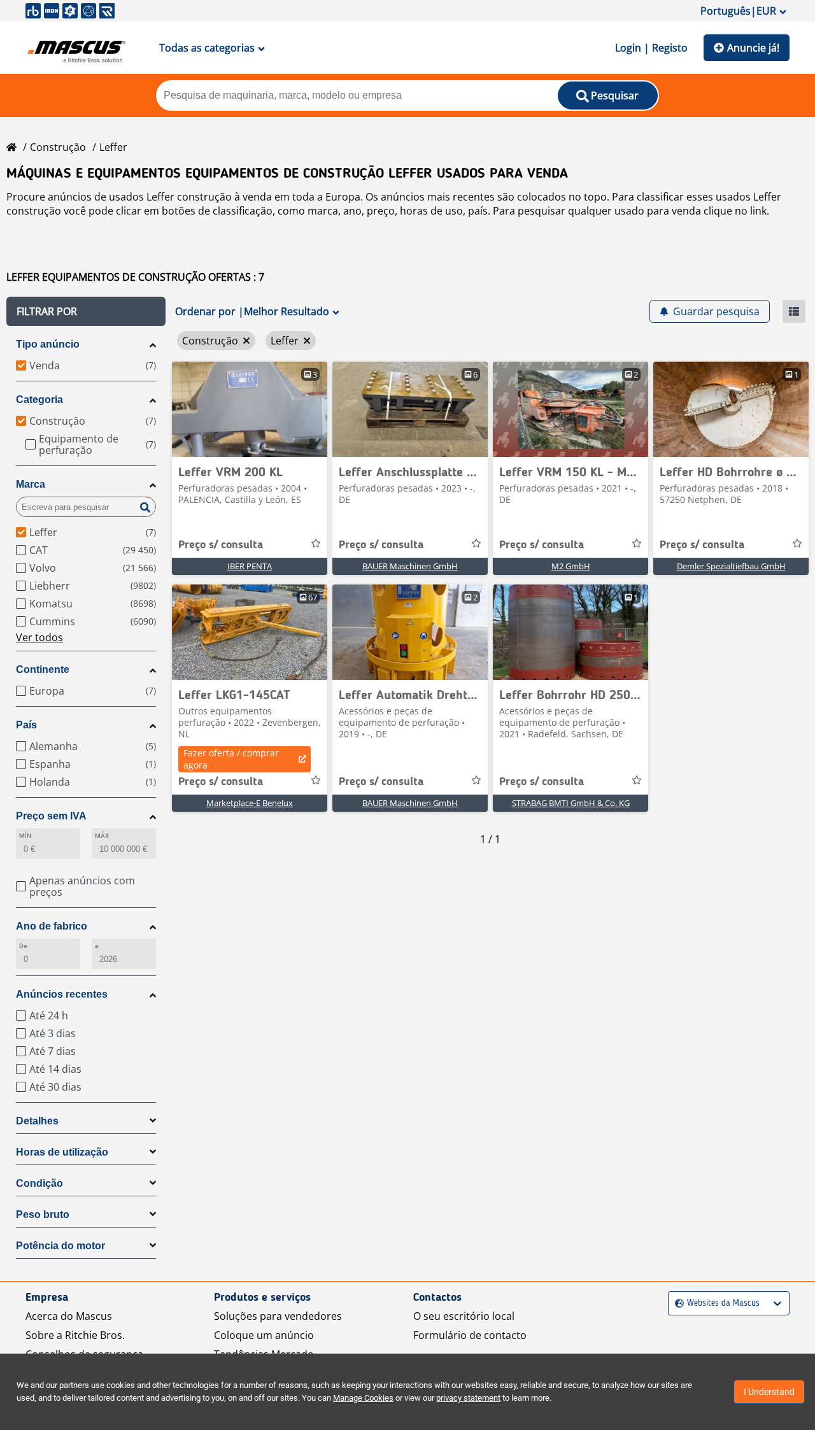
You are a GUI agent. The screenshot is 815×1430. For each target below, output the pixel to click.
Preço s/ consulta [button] (220, 545)
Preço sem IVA (51, 816)
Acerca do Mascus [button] (68, 1316)
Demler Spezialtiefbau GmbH (731, 566)
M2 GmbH (570, 566)
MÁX (102, 835)
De (23, 945)
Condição (39, 1183)
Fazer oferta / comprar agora (231, 759)
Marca (30, 484)
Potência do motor (60, 1245)
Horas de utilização (62, 1152)
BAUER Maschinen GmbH (410, 566)
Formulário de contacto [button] (470, 1335)
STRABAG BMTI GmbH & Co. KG (571, 803)
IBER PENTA (249, 566)
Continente (42, 669)
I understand (769, 1392)
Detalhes (37, 1120)
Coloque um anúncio (264, 1335)
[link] (249, 409)
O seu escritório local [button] (463, 1316)
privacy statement (468, 1398)
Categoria (39, 399)
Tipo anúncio (48, 344)
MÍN (25, 835)
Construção (58, 147)
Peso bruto (42, 1214)
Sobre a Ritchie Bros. (75, 1335)
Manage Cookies (363, 1398)
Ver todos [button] (39, 637)
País (26, 724)
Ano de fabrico (51, 926)
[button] (86, 311)
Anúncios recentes (62, 994)
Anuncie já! (753, 48)
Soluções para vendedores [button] (278, 1316)
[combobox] (676, 1303)
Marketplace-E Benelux (249, 803)
